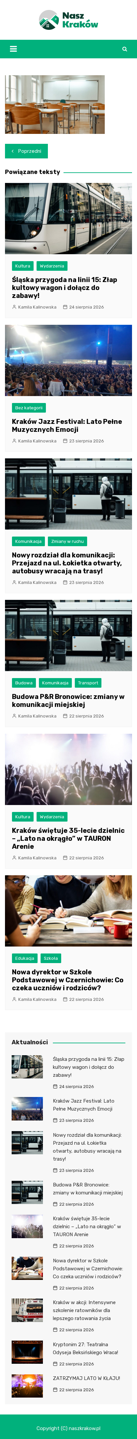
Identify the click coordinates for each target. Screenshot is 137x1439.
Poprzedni (29, 151)
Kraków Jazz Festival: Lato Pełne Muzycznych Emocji (67, 425)
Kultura (22, 265)
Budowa (24, 682)
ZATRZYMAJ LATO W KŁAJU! (86, 1378)
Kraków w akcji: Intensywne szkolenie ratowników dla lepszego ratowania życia (84, 1310)
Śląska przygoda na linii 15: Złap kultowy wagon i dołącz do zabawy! (64, 288)
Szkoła (51, 958)
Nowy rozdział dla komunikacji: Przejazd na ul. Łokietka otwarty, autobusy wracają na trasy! (67, 563)
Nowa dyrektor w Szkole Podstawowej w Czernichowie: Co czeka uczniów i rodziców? (67, 980)
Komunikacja (28, 541)
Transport (88, 682)
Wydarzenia (52, 265)
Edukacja (24, 958)
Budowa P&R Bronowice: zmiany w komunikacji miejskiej (68, 701)
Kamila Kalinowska (37, 307)
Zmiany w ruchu (67, 541)
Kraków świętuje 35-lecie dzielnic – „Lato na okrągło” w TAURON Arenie (68, 838)
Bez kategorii (29, 407)
